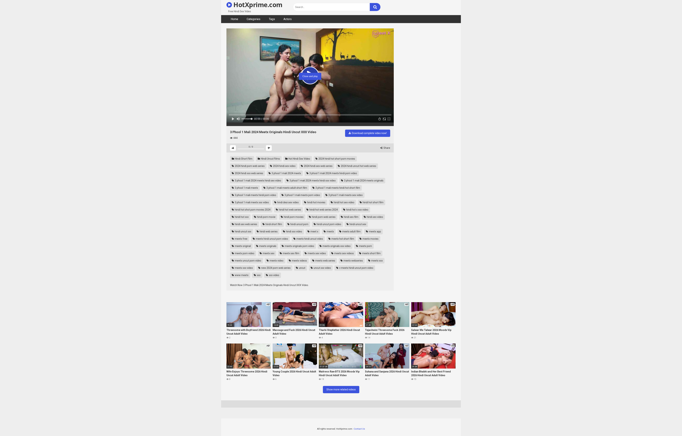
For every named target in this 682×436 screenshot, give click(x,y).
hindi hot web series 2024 (323, 209)
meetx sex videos (344, 253)
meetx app (374, 231)
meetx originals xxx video (336, 246)
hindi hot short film (372, 202)
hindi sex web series (245, 224)
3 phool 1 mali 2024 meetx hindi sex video (257, 180)
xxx (258, 275)
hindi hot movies (316, 202)
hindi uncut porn (299, 224)
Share (386, 147)
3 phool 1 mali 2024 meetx (286, 173)
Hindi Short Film (243, 158)
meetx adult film (351, 231)
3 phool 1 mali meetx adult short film (286, 187)
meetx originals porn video (299, 246)
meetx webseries (353, 260)
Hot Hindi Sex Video (299, 158)
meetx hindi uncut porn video (271, 238)
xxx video (273, 275)
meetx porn (365, 246)
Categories (253, 19)
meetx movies (370, 238)
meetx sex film (290, 253)
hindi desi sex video (288, 202)
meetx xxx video (243, 267)
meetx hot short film (342, 238)
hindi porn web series (323, 217)
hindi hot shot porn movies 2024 (252, 209)
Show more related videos (341, 389)
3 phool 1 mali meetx (246, 187)
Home (234, 19)
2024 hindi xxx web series (248, 173)
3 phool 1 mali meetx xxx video (251, 202)
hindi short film (273, 224)
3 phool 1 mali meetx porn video (302, 195)
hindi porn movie (265, 217)
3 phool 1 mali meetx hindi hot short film (337, 187)
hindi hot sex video (343, 202)
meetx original (242, 246)
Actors (287, 19)
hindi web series (268, 231)
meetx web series (325, 260)
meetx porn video (244, 253)
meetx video (276, 260)
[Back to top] (670, 425)
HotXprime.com (257, 4)
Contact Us (359, 428)
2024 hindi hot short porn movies (336, 158)
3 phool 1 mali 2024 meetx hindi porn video (333, 173)
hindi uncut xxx (242, 231)
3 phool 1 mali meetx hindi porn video (255, 195)
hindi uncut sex (357, 224)
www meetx (241, 275)
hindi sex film (350, 217)
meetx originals (267, 246)
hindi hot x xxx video (357, 209)
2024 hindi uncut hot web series (358, 166)
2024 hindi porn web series (249, 166)
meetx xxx (377, 260)
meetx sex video (316, 253)
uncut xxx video (322, 267)
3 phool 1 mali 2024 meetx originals (363, 180)
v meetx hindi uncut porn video (356, 267)
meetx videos (299, 260)
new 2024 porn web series (276, 267)
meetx (330, 231)
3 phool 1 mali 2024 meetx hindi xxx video (312, 180)
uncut (301, 267)
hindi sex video (374, 217)
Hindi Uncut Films (270, 158)
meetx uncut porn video (247, 260)
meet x (314, 231)
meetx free (240, 238)
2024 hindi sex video (284, 166)
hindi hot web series (289, 209)
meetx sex (268, 253)
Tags (272, 19)
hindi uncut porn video (328, 224)
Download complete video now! (369, 133)
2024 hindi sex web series (317, 166)
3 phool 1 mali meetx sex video (345, 195)
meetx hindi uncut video (309, 238)
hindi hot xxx (241, 217)
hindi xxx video (293, 231)
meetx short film (371, 253)
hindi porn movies (293, 217)
